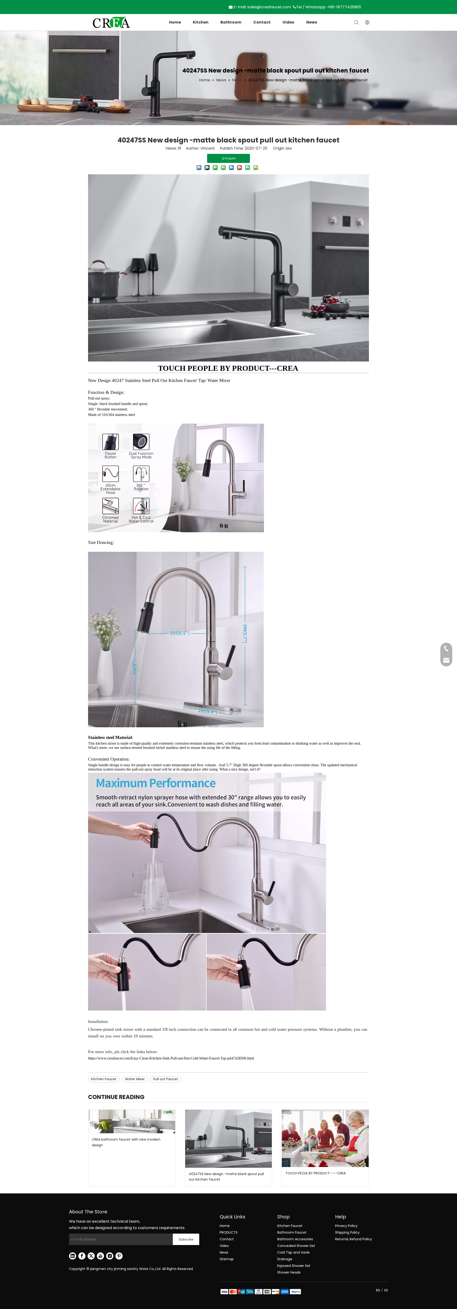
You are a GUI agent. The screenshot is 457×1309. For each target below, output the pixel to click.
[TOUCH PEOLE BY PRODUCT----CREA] (325, 1138)
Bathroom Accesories (295, 1239)
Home (175, 22)
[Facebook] (81, 1256)
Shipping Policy (347, 1232)
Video (288, 22)
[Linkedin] (72, 1256)
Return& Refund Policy (353, 1239)
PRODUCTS (229, 1232)
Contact (262, 22)
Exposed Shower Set (293, 1265)
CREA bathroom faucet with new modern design (126, 1142)
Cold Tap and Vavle (293, 1252)
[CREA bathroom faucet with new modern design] (131, 1121)
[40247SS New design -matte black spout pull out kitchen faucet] (228, 1138)
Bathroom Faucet (292, 1232)
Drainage (284, 1259)
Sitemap (227, 1259)
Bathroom (230, 22)
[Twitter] (91, 1256)
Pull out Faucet (165, 1079)
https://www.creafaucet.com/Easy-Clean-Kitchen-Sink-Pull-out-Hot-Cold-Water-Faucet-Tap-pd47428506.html (171, 1058)
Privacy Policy (346, 1225)
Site (289, 148)
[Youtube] (100, 1256)
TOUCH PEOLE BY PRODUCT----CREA (315, 1173)
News (311, 22)
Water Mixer (135, 1079)
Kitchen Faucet (103, 1079)
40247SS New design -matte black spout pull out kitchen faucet (226, 1177)
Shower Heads (289, 1272)
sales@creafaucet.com (269, 7)
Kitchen (201, 22)
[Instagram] (109, 1256)
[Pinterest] (119, 1256)
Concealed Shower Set (296, 1245)
